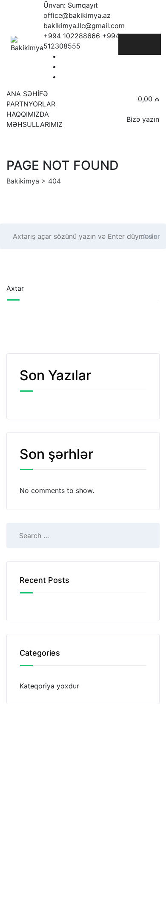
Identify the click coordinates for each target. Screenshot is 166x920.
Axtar (151, 236)
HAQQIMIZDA (27, 114)
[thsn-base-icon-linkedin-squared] (65, 66)
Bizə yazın (142, 119)
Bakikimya (105, 881)
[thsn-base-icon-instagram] (65, 76)
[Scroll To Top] (147, 906)
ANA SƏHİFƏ (27, 93)
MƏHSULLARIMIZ (34, 124)
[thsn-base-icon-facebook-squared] (65, 56)
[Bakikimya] (27, 44)
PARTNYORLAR (30, 104)
